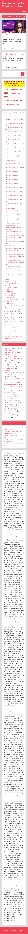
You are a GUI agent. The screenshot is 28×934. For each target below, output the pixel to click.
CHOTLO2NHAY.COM (14, 93)
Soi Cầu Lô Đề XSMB (10, 293)
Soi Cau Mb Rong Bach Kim (12, 326)
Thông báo (8, 417)
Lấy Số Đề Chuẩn (9, 289)
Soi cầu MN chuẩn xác (11, 246)
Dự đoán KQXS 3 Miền (11, 287)
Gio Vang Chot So (10, 297)
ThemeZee (21, 930)
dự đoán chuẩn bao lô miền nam (15, 248)
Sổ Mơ (7, 279)
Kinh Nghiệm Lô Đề (10, 281)
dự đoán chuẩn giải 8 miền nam (14, 254)
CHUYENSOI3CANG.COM (15, 89)
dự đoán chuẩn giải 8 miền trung (15, 235)
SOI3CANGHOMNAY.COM (15, 101)
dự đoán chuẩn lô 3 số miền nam (15, 260)
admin (15, 48)
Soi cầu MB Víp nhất (10, 160)
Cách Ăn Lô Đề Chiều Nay (12, 283)
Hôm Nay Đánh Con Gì (11, 285)
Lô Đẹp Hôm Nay (9, 291)
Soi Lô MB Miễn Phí (10, 295)
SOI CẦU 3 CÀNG (9, 303)
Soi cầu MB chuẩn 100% (11, 117)
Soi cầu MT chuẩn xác (11, 208)
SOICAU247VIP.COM (13, 97)
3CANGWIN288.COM (13, 104)
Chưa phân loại (9, 354)
